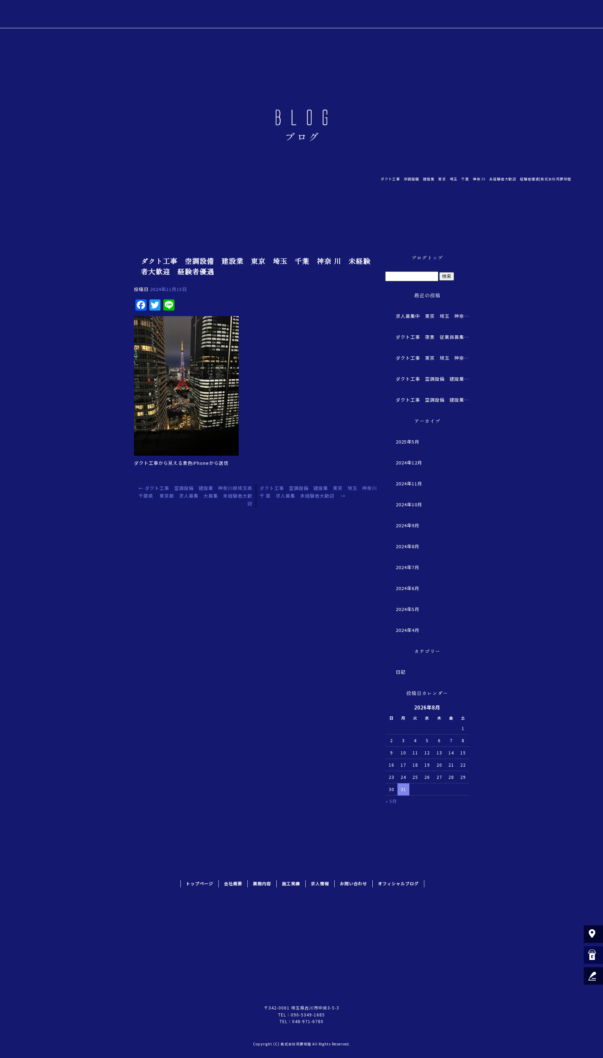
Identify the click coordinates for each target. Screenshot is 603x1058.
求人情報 (494, 14)
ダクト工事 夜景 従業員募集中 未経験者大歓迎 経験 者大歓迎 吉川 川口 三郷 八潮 (432, 337)
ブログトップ (427, 257)
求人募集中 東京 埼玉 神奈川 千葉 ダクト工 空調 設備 (432, 316)
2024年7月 (407, 567)
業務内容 (414, 14)
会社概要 (373, 14)
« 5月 (391, 801)
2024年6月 (407, 588)
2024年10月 (409, 504)
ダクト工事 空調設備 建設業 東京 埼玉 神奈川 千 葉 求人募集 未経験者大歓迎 (432, 399)
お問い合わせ (541, 14)
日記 (400, 672)
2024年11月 (409, 483)
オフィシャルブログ (398, 883)
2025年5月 (407, 441)
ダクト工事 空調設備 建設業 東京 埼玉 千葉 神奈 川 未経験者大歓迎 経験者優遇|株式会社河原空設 (476, 178)
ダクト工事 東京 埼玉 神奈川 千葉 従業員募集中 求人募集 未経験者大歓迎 (432, 358)
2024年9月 (407, 525)
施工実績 (454, 14)
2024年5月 (407, 609)
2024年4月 (407, 630)
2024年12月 (409, 462)
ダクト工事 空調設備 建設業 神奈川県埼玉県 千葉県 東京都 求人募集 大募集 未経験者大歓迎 (198, 496)
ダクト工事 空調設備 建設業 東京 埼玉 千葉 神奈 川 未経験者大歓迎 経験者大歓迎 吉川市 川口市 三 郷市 (432, 378)
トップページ (338, 14)
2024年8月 (407, 546)
